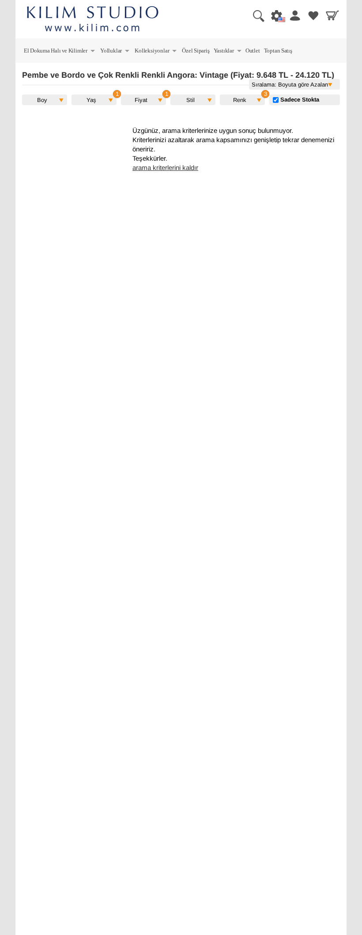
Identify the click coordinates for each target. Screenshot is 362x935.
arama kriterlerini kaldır (165, 167)
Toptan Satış (278, 50)
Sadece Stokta (299, 99)
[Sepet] (331, 15)
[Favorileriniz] (312, 15)
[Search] (255, 15)
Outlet (252, 50)
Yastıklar (228, 52)
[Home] (92, 20)
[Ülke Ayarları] (274, 15)
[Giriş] (293, 15)
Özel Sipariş (195, 50)
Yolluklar (115, 52)
